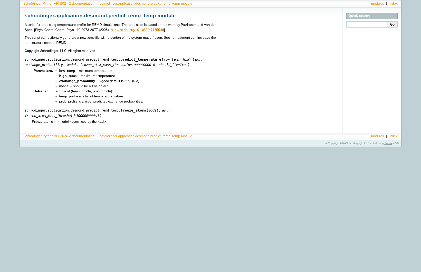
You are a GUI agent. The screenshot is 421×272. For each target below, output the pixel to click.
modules (377, 3)
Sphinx (388, 143)
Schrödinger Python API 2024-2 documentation (58, 3)
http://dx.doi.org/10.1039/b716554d (137, 30)
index (394, 3)
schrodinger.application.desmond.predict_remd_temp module (146, 3)
